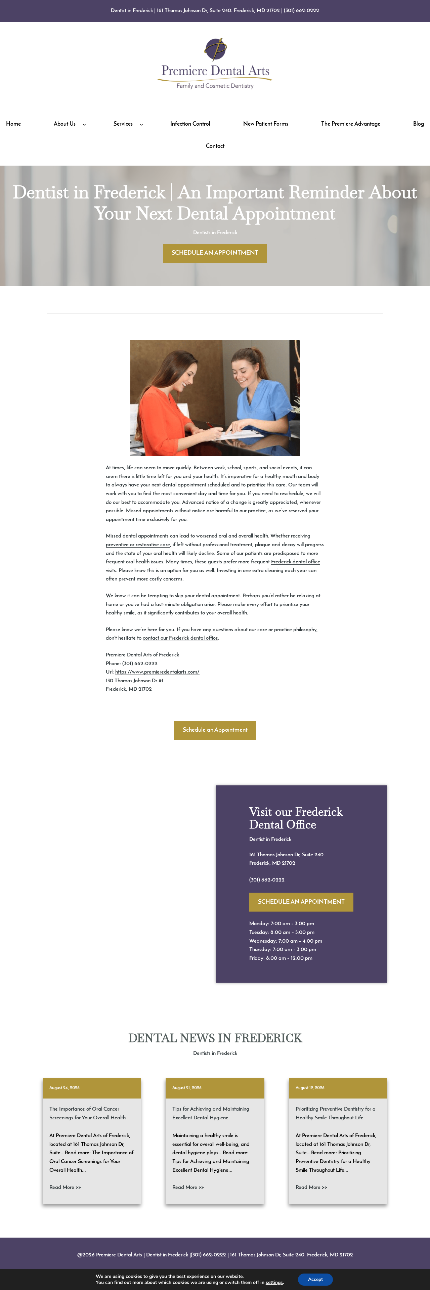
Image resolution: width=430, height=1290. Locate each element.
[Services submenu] (141, 124)
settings (274, 1283)
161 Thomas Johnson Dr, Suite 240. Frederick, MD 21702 (218, 10)
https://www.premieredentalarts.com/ (157, 672)
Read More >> (65, 1187)
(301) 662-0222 (301, 10)
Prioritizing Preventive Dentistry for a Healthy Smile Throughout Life (336, 1114)
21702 (288, 863)
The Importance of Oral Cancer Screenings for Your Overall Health (87, 1114)
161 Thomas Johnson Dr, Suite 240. (287, 855)
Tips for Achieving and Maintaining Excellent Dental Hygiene (210, 1114)
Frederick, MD (265, 863)
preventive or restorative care (138, 545)
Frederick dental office (295, 562)
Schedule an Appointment (215, 730)
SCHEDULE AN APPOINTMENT (215, 253)
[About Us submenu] (84, 124)
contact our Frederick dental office (180, 638)
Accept (315, 1279)
